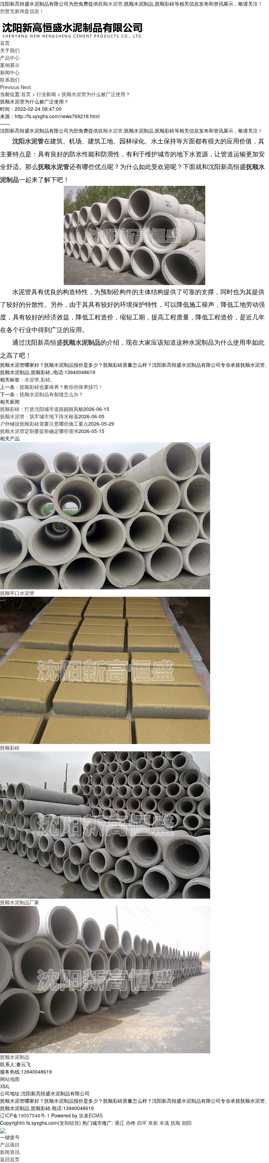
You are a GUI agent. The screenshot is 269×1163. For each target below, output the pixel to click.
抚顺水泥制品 (14, 1056)
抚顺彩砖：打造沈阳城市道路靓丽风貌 (41, 408)
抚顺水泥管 (110, 3)
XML (5, 1086)
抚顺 (175, 1122)
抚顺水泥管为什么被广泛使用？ (96, 93)
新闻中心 (10, 72)
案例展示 (10, 64)
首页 (5, 42)
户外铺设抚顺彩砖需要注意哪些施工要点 (44, 423)
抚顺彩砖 (10, 747)
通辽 (119, 1122)
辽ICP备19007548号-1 (25, 1115)
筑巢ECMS (91, 1115)
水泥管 (32, 379)
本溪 (164, 1122)
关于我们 (10, 50)
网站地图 (10, 1078)
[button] (10, 86)
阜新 (153, 1122)
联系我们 (10, 79)
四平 (142, 1122)
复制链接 (69, 1122)
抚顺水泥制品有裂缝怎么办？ (51, 394)
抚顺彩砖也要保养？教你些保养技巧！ (61, 386)
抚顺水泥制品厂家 (19, 902)
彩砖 (45, 379)
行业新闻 (46, 93)
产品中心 (10, 57)
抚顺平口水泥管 (17, 592)
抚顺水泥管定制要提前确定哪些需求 (39, 430)
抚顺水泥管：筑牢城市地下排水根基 (39, 416)
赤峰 (131, 1122)
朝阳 (187, 1122)
